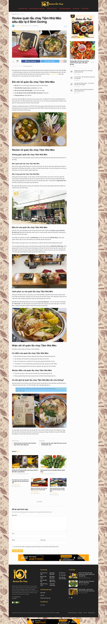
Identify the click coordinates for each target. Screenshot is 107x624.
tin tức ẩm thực (61, 388)
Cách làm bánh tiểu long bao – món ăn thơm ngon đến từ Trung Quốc (84, 83)
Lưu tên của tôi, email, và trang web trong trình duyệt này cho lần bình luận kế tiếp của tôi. (36, 546)
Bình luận (15, 515)
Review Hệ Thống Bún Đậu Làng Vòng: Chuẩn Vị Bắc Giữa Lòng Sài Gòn (25, 471)
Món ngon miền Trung (52, 580)
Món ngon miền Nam (52, 577)
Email (14, 540)
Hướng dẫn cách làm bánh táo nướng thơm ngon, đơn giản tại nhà (83, 90)
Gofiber (57, 612)
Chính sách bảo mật (45, 598)
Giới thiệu (42, 592)
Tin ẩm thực (76, 8)
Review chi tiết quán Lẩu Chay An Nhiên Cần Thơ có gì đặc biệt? (39, 488)
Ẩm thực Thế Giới (52, 8)
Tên (13, 533)
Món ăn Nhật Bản (43, 580)
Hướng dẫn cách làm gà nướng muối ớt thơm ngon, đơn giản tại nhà (79, 62)
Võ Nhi (18, 25)
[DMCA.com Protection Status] (15, 602)
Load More (39, 501)
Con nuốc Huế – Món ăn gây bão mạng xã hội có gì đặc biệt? (84, 77)
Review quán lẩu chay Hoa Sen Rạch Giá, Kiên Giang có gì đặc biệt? (57, 489)
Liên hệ (42, 595)
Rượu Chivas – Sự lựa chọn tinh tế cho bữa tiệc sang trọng (86, 590)
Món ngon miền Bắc (52, 573)
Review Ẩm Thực (15, 14)
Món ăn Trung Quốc (43, 584)
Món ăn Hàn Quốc (43, 577)
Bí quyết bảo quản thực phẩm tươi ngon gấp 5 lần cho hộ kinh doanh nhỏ (20, 481)
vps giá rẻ (14, 598)
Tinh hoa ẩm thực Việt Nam (37, 8)
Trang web (43, 540)
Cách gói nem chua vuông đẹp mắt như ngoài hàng (52, 471)
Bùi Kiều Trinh (16, 484)
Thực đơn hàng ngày (65, 8)
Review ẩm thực (23, 8)
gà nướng (42, 605)
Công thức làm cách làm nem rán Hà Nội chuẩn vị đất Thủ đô (83, 71)
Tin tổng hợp (84, 8)
